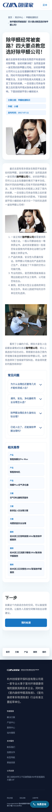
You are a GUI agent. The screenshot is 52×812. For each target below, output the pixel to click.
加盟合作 (11, 752)
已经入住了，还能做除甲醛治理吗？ (23, 429)
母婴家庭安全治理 (18, 521)
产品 (26, 652)
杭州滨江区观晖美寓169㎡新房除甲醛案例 (26, 536)
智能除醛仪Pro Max (19, 457)
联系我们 (11, 747)
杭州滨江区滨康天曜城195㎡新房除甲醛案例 (26, 552)
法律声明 (35, 798)
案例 (35, 652)
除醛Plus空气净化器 (19, 483)
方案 (17, 652)
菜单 (45, 5)
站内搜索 (11, 733)
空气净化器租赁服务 (19, 495)
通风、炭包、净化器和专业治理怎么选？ (23, 400)
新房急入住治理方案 (19, 508)
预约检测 (26, 622)
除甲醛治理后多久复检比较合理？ (23, 415)
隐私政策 (22, 798)
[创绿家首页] (19, 5)
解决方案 (11, 717)
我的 (44, 652)
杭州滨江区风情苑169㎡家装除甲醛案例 (26, 569)
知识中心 (19, 17)
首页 (10, 17)
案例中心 (11, 727)
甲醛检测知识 (32, 17)
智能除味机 (15, 470)
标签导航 (11, 757)
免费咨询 (41, 804)
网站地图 (10, 798)
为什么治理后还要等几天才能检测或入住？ (23, 386)
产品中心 (11, 722)
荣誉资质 (11, 762)
